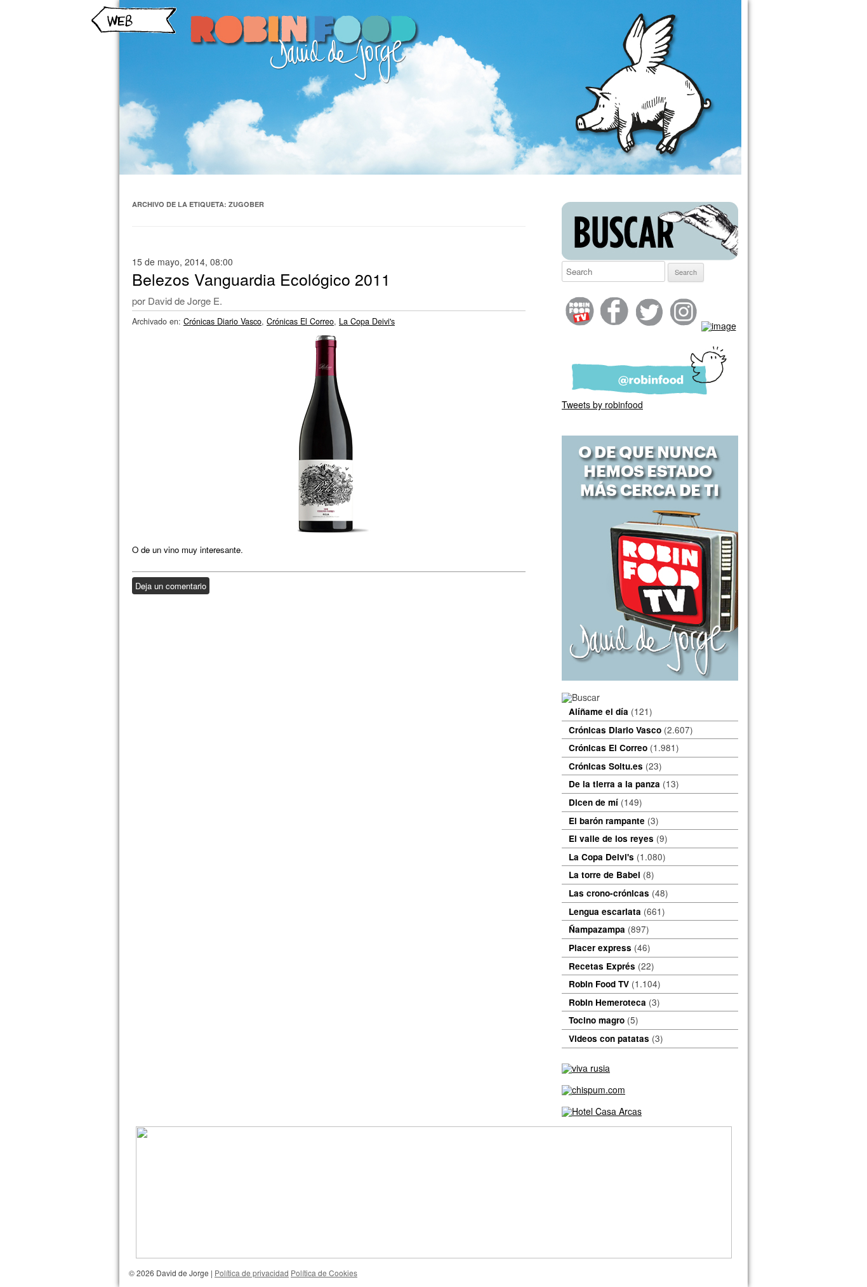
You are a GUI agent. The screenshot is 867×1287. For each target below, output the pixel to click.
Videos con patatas (609, 1038)
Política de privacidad (252, 1272)
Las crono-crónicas (609, 893)
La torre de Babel (604, 875)
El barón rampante (607, 821)
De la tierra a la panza (614, 784)
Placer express (600, 948)
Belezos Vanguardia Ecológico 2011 (261, 278)
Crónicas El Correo (300, 321)
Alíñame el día (598, 711)
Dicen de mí (593, 802)
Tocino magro (597, 1020)
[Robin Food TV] (650, 676)
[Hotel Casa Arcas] (602, 1111)
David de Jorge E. (185, 300)
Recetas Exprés (602, 966)
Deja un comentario (170, 586)
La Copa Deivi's (367, 321)
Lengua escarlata (605, 911)
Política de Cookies (324, 1272)
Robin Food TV (599, 984)
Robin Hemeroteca (607, 1002)
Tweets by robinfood (602, 404)
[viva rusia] (586, 1068)
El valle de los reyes (611, 838)
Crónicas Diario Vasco (222, 321)
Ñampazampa (597, 929)
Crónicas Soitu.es (606, 766)
